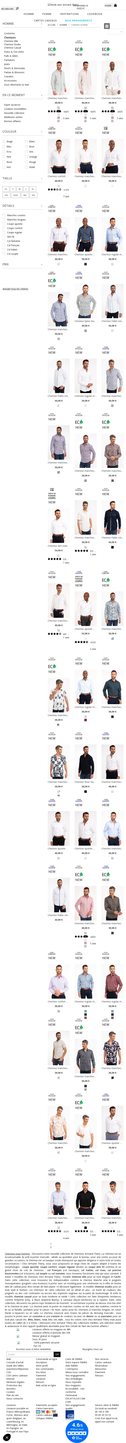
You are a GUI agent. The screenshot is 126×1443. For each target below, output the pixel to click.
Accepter (55, 1426)
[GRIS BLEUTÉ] (85, 1010)
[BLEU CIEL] (112, 264)
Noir (9, 156)
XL (33, 189)
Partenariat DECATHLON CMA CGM (75, 1398)
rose (44, 1319)
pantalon (106, 1316)
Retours (99, 1375)
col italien (12, 249)
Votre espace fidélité (76, 1362)
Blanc (32, 141)
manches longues (16, 219)
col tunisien (58, 1273)
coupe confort (14, 228)
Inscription (41, 1362)
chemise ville (79, 1276)
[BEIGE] (58, 107)
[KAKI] (112, 638)
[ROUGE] (112, 480)
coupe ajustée (14, 223)
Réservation (101, 1365)
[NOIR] (85, 791)
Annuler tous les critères (15, 289)
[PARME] (58, 264)
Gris (31, 151)
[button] (22, 24)
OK (57, 1354)
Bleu (9, 146)
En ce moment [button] (13, 95)
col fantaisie (13, 241)
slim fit (10, 236)
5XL (33, 195)
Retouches (100, 1368)
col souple (12, 253)
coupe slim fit (96, 1266)
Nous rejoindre (73, 1382)
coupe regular (14, 232)
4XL (25, 195)
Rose (9, 162)
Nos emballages (74, 1378)
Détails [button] (8, 206)
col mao (100, 1270)
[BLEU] (112, 405)
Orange (33, 156)
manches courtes (16, 215)
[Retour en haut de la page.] (114, 1439)
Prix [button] (5, 264)
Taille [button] (7, 178)
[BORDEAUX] (85, 480)
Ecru (9, 151)
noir (60, 1319)
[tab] (22, 25)
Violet (32, 167)
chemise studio (103, 1286)
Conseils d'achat (15, 1362)
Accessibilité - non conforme (74, 1390)
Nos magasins (73, 1385)
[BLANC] (58, 185)
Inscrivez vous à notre (33, 1349)
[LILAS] (58, 472)
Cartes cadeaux (103, 1362)
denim (90, 1316)
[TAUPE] (58, 791)
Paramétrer (20, 1426)
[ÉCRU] (85, 1160)
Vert (9, 167)
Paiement (100, 1372)
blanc (37, 1319)
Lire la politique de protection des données (26, 1416)
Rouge (32, 162)
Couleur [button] (9, 131)
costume (37, 1316)
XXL (6, 195)
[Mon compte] (100, 5)
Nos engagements (75, 1375)
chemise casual (23, 1296)
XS (6, 189)
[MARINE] (85, 264)
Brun (31, 146)
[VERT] (85, 330)
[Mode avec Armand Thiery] (63, 3)
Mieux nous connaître (76, 1372)
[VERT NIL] (58, 120)
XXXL (15, 195)
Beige (10, 141)
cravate (55, 1316)
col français (13, 245)
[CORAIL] (58, 1152)
